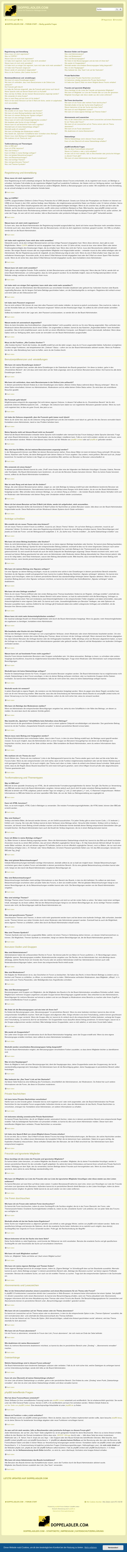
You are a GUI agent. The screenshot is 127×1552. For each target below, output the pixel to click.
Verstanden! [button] (113, 1548)
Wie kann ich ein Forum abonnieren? (78, 129)
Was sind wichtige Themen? (15, 160)
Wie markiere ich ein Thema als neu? (18, 138)
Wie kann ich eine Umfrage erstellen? (18, 118)
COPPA (24, 245)
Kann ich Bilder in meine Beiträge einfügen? (20, 153)
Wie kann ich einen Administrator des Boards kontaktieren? (86, 158)
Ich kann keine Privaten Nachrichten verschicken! (82, 78)
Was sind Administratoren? (74, 54)
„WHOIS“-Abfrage (64, 1435)
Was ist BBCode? (11, 146)
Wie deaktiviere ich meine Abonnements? (79, 131)
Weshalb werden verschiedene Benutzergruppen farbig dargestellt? (88, 65)
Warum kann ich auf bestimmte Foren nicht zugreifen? (24, 124)
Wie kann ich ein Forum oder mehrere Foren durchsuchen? (86, 103)
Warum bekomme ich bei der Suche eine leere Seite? (84, 107)
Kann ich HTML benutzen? (14, 148)
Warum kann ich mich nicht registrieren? (19, 59)
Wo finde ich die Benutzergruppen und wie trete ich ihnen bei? (87, 61)
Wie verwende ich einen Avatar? (16, 96)
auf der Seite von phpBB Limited (17, 1405)
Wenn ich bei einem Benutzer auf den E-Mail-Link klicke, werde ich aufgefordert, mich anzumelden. (33, 102)
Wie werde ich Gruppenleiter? (75, 63)
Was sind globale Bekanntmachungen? (19, 155)
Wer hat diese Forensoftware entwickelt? (79, 149)
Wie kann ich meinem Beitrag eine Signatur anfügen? (24, 115)
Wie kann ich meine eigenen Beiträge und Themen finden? (85, 112)
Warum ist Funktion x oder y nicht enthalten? (81, 151)
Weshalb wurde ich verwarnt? (15, 129)
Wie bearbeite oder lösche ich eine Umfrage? (21, 122)
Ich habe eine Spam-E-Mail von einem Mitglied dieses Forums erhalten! (90, 82)
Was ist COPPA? (11, 56)
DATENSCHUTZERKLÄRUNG (89, 1531)
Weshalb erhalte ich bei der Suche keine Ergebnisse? (84, 105)
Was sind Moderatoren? (73, 56)
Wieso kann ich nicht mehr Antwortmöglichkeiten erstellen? (26, 120)
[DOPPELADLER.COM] (11, 10)
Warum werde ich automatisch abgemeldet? (20, 70)
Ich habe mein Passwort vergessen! (18, 68)
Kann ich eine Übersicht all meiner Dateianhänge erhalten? (86, 141)
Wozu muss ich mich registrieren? (17, 54)
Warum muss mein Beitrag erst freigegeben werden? (23, 136)
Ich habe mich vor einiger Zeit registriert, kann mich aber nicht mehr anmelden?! (33, 65)
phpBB (57, 1506)
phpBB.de (94, 440)
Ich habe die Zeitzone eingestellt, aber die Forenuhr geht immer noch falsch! (32, 89)
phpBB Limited (76, 440)
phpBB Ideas (117, 1418)
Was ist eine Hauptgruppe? (74, 68)
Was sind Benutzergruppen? (75, 59)
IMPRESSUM (67, 1531)
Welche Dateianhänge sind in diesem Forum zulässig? (84, 139)
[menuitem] (20, 20)
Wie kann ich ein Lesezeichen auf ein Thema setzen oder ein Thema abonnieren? (89, 125)
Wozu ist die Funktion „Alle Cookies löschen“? (21, 72)
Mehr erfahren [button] (90, 1547)
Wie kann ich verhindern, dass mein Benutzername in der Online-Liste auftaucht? (30, 83)
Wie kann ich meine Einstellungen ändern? (20, 80)
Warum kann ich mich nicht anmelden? (19, 63)
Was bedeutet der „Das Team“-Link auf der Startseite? (84, 70)
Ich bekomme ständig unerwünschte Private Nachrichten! (85, 80)
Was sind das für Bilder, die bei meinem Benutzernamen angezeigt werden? (32, 94)
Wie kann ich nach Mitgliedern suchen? (79, 110)
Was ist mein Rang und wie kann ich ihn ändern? (22, 98)
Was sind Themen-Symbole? (15, 164)
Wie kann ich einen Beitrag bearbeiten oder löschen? (23, 113)
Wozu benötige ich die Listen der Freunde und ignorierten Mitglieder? (89, 90)
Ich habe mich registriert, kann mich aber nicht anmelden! (25, 61)
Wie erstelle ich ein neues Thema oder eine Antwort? (23, 111)
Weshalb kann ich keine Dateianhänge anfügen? (22, 127)
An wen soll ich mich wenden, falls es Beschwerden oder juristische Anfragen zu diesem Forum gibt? (92, 155)
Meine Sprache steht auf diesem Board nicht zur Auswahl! (25, 91)
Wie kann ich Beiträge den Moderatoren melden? (22, 131)
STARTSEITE (52, 1531)
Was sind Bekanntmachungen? (16, 157)
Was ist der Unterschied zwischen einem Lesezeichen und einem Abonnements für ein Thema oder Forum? (93, 121)
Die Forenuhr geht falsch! (14, 87)
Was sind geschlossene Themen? (17, 162)
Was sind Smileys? (12, 151)
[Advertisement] (63, 32)
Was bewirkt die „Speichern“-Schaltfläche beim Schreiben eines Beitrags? (31, 134)
